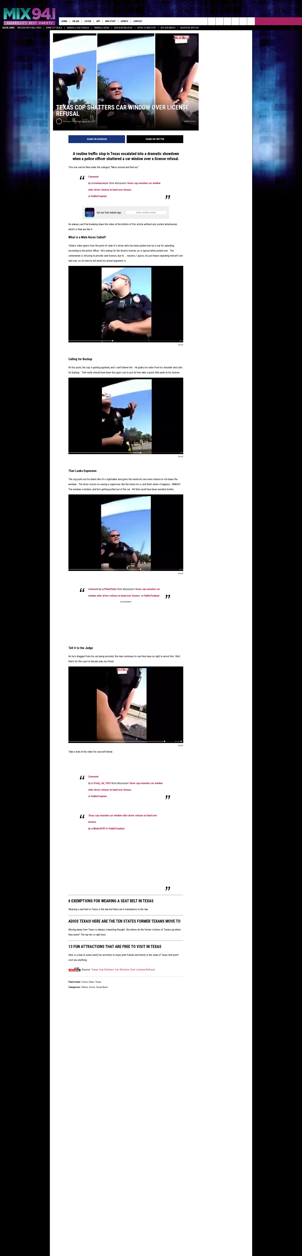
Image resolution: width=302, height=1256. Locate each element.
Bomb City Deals (54, 27)
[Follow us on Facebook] (227, 21)
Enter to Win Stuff (146, 27)
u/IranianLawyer (99, 183)
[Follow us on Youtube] (243, 21)
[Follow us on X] (251, 21)
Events (124, 21)
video (91, 982)
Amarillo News (101, 27)
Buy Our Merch (168, 27)
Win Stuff (110, 21)
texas (98, 982)
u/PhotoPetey (109, 589)
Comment (93, 176)
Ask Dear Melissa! (123, 27)
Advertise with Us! (189, 27)
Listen (87, 21)
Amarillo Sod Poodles (78, 27)
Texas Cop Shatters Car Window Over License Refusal (123, 969)
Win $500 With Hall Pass (29, 27)
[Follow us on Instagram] (235, 21)
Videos (84, 987)
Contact (137, 21)
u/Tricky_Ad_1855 (101, 783)
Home (64, 21)
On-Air (75, 21)
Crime (85, 982)
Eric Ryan (67, 121)
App (98, 21)
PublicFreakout (98, 196)
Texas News (102, 987)
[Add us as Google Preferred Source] (219, 21)
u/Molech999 (98, 828)
